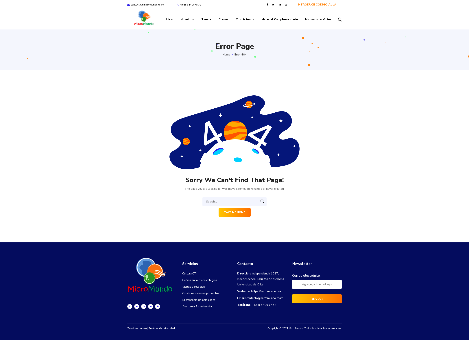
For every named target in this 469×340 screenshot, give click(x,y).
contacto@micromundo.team (147, 4)
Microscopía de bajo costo (198, 300)
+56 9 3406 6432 (264, 305)
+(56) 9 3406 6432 (190, 4)
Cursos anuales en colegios (199, 280)
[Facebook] (129, 306)
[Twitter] (136, 306)
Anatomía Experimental (197, 306)
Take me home (234, 212)
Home (226, 55)
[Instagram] (143, 306)
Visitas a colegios (193, 287)
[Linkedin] (150, 306)
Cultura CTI (189, 274)
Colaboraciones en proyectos (200, 293)
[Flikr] (157, 306)
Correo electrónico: (306, 275)
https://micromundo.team (267, 291)
